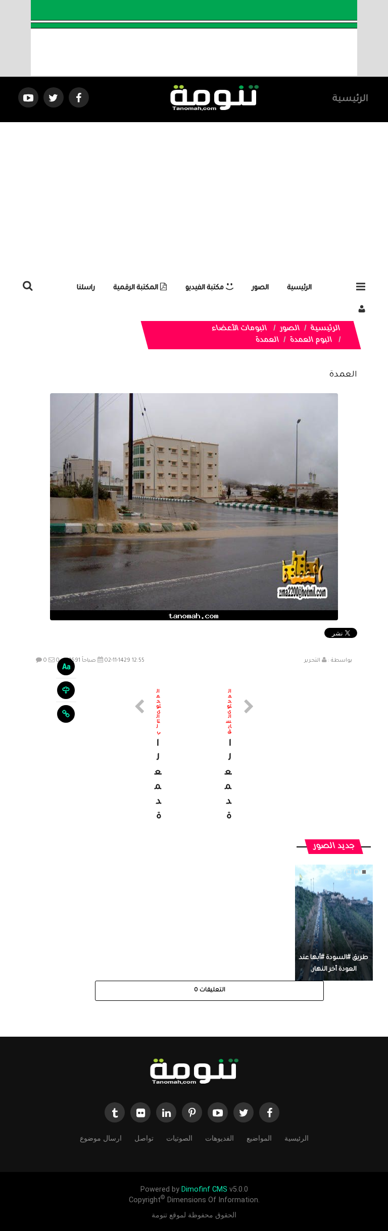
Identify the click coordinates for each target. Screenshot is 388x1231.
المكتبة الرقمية (137, 288)
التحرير (312, 661)
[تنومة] (194, 1072)
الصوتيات (179, 1138)
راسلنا (86, 288)
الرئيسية (350, 99)
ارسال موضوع (101, 1138)
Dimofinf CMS (204, 1189)
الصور (260, 288)
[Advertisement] (194, 198)
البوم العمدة (311, 341)
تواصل (144, 1138)
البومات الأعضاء (239, 329)
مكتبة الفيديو (205, 288)
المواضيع (259, 1138)
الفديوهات (219, 1138)
